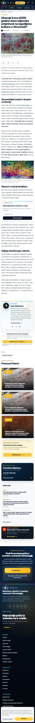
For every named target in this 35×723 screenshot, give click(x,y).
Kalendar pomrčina (17, 478)
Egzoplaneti (26, 7)
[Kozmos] (7, 3)
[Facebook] (12, 326)
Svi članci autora (15, 323)
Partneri (5, 682)
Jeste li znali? (7, 649)
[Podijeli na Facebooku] (3, 63)
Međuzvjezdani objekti (10, 652)
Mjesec (18, 7)
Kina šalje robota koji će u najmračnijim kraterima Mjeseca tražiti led (14, 492)
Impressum (6, 697)
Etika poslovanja (8, 700)
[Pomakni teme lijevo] (2, 8)
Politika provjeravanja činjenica (13, 703)
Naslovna (6, 670)
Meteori (10, 7)
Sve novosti (6, 522)
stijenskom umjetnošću (8, 84)
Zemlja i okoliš (7, 662)
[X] (16, 326)
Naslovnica (3, 12)
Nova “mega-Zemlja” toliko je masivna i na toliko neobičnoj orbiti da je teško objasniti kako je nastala (17, 514)
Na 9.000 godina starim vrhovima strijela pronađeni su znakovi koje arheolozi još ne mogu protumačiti (16, 503)
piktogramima (25, 105)
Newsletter (6, 679)
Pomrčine (6, 673)
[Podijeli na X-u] (8, 63)
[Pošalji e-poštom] (18, 63)
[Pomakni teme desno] (32, 8)
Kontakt (5, 685)
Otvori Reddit (11, 536)
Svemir (5, 637)
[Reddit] (25, 606)
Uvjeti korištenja (8, 706)
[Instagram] (19, 326)
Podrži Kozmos (16, 455)
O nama (5, 688)
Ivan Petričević (17, 306)
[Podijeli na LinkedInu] (13, 63)
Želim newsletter (17, 218)
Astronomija (7, 640)
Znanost (10, 12)
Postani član (16, 570)
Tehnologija (6, 646)
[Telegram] (21, 606)
